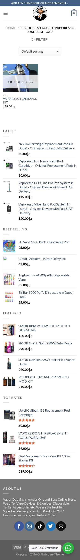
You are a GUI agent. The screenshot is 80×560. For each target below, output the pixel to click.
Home (11, 28)
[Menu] (5, 13)
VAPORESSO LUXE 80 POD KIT (20, 100)
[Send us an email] (61, 526)
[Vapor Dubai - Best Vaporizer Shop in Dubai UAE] (40, 13)
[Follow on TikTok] (40, 526)
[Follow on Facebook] (19, 526)
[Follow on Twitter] (50, 526)
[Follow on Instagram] (29, 526)
